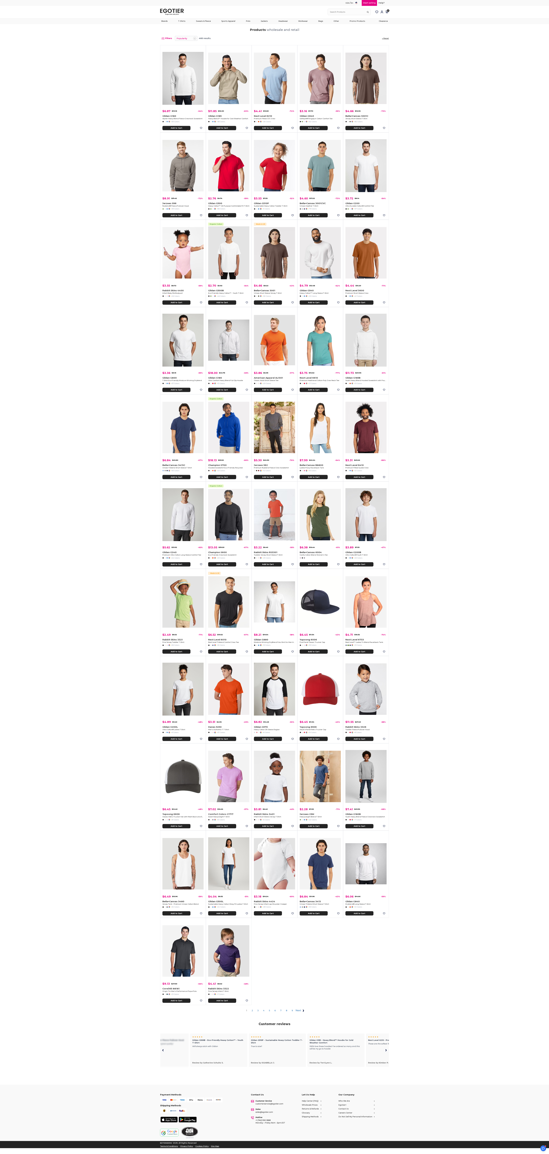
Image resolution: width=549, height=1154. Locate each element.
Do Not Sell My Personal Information (355, 1117)
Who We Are (344, 1101)
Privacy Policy (186, 1146)
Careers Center (345, 1113)
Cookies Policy (202, 1146)
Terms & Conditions (169, 1146)
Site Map (215, 1146)
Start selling (369, 3)
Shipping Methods (310, 1117)
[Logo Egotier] (173, 12)
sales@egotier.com (264, 1112)
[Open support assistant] (543, 1148)
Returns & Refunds (310, 1109)
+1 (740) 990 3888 (263, 1120)
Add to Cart (176, 128)
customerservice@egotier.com (269, 1104)
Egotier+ (342, 1105)
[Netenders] (166, 1143)
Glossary (306, 1113)
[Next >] (386, 1050)
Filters (168, 38)
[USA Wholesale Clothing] (357, 2)
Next (299, 1010)
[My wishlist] (377, 12)
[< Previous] (163, 1050)
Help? (381, 3)
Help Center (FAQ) (310, 1101)
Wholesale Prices (310, 1105)
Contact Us (343, 1109)
